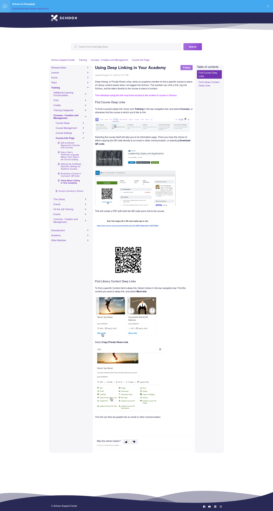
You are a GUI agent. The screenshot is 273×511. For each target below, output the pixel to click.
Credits (57, 105)
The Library (59, 199)
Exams (56, 214)
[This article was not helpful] (134, 441)
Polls (56, 100)
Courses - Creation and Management (109, 59)
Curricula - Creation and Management (65, 220)
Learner (55, 72)
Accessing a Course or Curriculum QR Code (71, 174)
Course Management (66, 128)
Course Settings (64, 132)
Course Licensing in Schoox (70, 190)
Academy (56, 235)
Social (54, 77)
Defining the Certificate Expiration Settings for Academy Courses (71, 166)
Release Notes (58, 67)
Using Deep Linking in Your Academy (70, 181)
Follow (186, 67)
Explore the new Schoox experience (30, 8)
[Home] (64, 18)
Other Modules (58, 240)
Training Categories (63, 110)
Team (54, 82)
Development (58, 230)
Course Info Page (140, 59)
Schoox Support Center (63, 59)
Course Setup (63, 123)
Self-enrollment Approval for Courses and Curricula (70, 145)
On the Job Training (63, 209)
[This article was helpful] (126, 441)
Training (83, 59)
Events (56, 204)
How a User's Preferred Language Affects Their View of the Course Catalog (70, 156)
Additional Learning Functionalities (63, 94)
